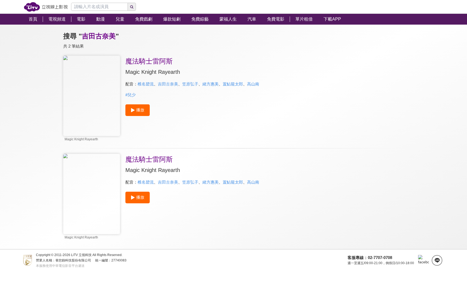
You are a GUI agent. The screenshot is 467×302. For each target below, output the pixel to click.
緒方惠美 (210, 84)
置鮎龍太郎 (233, 84)
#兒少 (130, 94)
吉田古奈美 (168, 84)
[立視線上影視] (45, 7)
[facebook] (423, 260)
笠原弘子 (190, 84)
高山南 (253, 84)
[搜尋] (132, 7)
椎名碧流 (146, 84)
